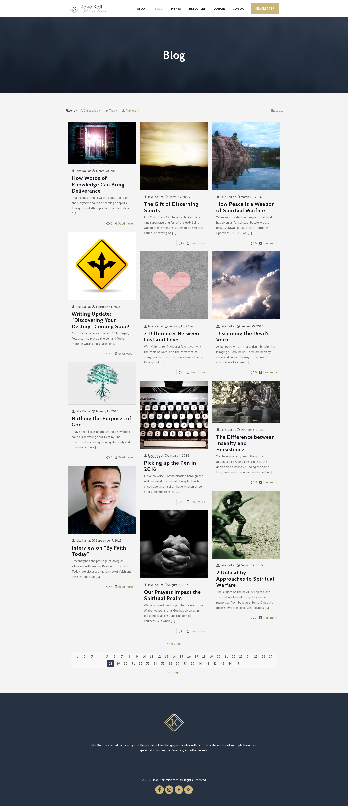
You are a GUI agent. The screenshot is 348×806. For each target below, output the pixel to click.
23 (241, 656)
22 (233, 656)
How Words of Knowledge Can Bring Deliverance (98, 184)
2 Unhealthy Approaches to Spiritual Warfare (245, 578)
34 (155, 663)
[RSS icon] (188, 789)
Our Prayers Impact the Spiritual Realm (172, 595)
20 (219, 656)
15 (181, 656)
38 (185, 663)
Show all (277, 110)
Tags (112, 110)
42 (215, 663)
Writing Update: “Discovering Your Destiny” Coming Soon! (101, 320)
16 (189, 656)
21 (226, 656)
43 (222, 663)
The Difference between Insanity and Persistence (245, 443)
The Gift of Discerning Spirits (171, 207)
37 (178, 663)
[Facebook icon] (159, 789)
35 (163, 663)
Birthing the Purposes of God (102, 421)
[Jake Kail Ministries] (88, 8)
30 (125, 663)
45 (237, 663)
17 (196, 656)
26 (263, 656)
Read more (125, 223)
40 (200, 663)
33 (148, 663)
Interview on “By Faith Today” (99, 551)
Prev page (175, 644)
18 (204, 656)
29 (118, 663)
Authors (131, 110)
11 (151, 656)
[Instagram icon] (169, 789)
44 (230, 663)
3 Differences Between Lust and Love (171, 336)
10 (144, 656)
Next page (172, 672)
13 (166, 656)
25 (256, 656)
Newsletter (264, 8)
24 (248, 656)
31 (133, 663)
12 (159, 656)
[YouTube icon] (179, 789)
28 (111, 663)
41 (207, 663)
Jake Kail (81, 171)
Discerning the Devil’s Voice (243, 336)
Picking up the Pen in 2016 (170, 466)
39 (193, 663)
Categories (91, 110)
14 (174, 656)
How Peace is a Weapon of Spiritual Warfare (245, 207)
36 (170, 663)
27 (271, 656)
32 (140, 663)
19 (211, 656)
